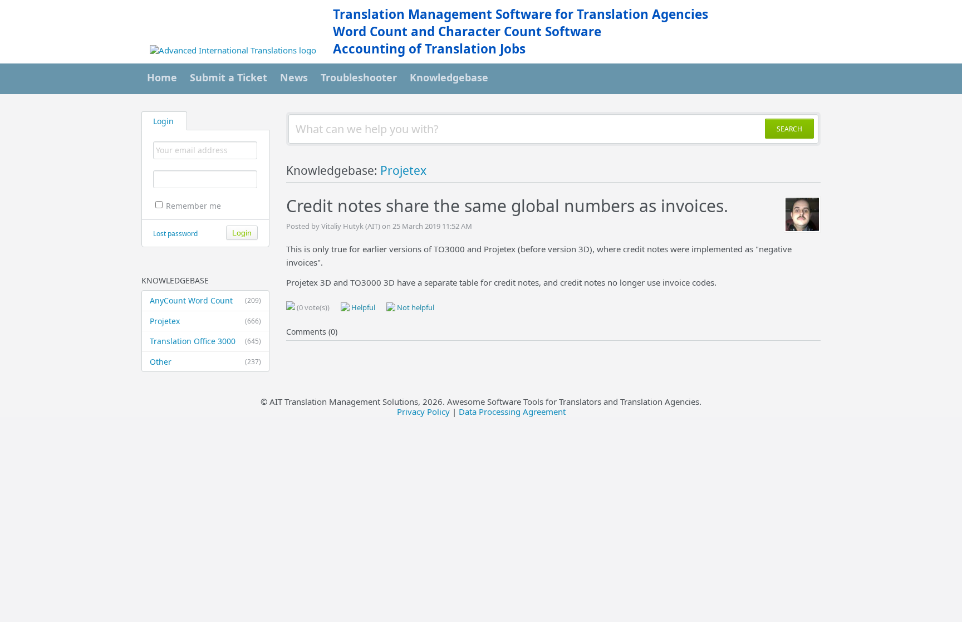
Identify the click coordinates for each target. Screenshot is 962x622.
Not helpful (414, 307)
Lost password (175, 233)
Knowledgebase (449, 77)
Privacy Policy (423, 411)
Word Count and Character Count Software (467, 31)
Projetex (205, 321)
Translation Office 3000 (205, 341)
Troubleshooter (359, 77)
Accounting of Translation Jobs (429, 48)
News (294, 77)
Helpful (362, 307)
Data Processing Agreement (512, 411)
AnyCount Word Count (205, 300)
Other (205, 361)
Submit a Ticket (228, 77)
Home (162, 77)
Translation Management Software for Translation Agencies (520, 14)
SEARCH (789, 129)
